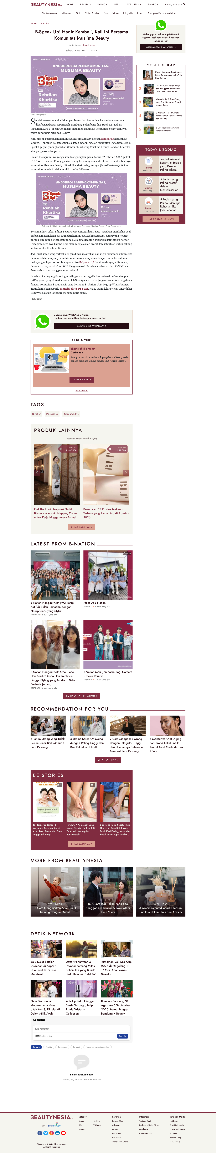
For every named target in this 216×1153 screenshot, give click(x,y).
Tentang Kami (145, 1121)
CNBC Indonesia (177, 1129)
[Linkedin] (57, 1133)
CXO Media (175, 1141)
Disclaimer (144, 1129)
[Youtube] (63, 1133)
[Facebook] (39, 1133)
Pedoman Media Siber (149, 1125)
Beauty (81, 1121)
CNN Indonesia (177, 1125)
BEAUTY (84, 4)
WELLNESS (133, 4)
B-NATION (153, 4)
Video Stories (92, 13)
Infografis (128, 13)
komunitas (107, 138)
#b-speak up (52, 414)
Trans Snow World (120, 1141)
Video (116, 13)
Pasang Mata (117, 1121)
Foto (105, 13)
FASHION (102, 4)
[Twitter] (45, 1133)
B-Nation (82, 1129)
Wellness (97, 1125)
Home (33, 23)
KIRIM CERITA (80, 379)
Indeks (140, 13)
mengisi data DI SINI (74, 288)
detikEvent (116, 1137)
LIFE (116, 4)
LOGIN (167, 4)
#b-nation (36, 414)
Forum (115, 1129)
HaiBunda (174, 1133)
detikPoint (116, 1133)
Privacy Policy (145, 1133)
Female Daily (175, 1137)
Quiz (78, 13)
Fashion (96, 1121)
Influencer (66, 13)
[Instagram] (51, 1133)
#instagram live (71, 414)
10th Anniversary (49, 13)
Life (80, 1125)
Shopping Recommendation (161, 13)
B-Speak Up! (86, 262)
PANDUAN (82, 390)
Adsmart (115, 1125)
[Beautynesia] (46, 4)
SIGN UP (176, 4)
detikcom (174, 1121)
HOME (70, 4)
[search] (184, 4)
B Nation (45, 23)
